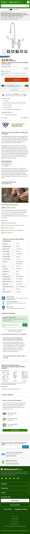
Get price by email (6, 66)
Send (26, 68)
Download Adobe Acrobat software (9, 384)
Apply (26, 86)
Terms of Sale (15, 516)
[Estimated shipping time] (25, 95)
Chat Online (8, 509)
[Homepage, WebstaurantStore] (15, 2)
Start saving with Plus (11, 455)
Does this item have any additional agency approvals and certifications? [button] (13, 338)
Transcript (9, 207)
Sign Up (25, 447)
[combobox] (15, 5)
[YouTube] (6, 478)
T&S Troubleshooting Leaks (10, 205)
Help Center (15, 500)
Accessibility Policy (15, 523)
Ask (25, 325)
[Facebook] (10, 478)
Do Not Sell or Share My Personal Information (15, 526)
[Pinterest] (18, 478)
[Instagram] (2, 478)
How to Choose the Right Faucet (16, 389)
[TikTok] (14, 478)
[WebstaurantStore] (15, 469)
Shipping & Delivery (21, 509)
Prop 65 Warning (6, 183)
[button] (4, 51)
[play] (15, 195)
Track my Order (15, 505)
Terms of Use (11, 331)
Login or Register (15, 430)
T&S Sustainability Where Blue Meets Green (13, 225)
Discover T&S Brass (8, 232)
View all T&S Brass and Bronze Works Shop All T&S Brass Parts (18, 125)
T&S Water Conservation (9, 227)
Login (3, 62)
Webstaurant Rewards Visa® (13, 86)
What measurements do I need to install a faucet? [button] (14, 357)
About (3, 207)
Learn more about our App (12, 463)
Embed (13, 207)
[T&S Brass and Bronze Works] (6, 125)
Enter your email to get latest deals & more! (13, 443)
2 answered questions (13, 19)
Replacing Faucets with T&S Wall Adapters (13, 230)
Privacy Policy (18, 331)
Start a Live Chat (5, 73)
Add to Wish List (15, 89)
